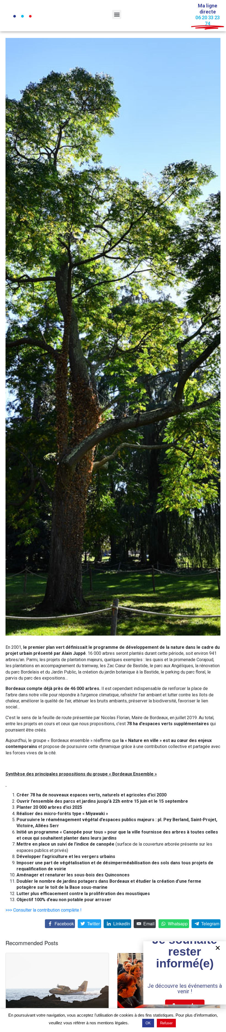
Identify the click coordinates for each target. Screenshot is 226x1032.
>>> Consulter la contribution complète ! (44, 910)
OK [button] (148, 1023)
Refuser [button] (166, 1023)
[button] (116, 14)
